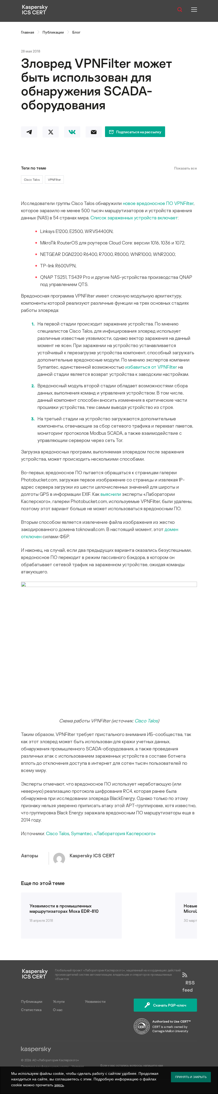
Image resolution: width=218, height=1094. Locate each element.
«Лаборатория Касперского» (125, 833)
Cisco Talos (32, 180)
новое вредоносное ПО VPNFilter (158, 203)
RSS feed (188, 986)
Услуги (59, 1001)
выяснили (110, 494)
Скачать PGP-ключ (169, 1005)
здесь (59, 1085)
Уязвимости (95, 1001)
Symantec (81, 833)
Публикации (53, 32)
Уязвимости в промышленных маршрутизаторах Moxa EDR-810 (64, 908)
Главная (27, 32)
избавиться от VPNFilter (151, 367)
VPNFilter (54, 180)
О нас (58, 1009)
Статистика (31, 1009)
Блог (76, 32)
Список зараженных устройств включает (134, 217)
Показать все (185, 168)
